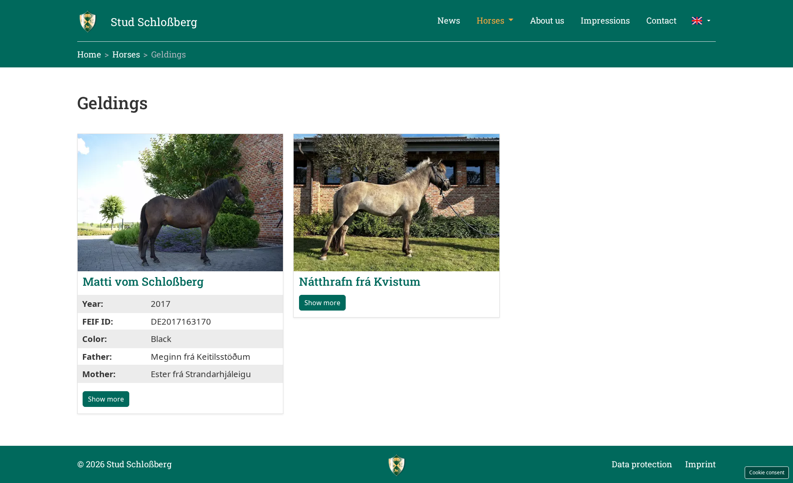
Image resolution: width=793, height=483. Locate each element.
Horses (491, 20)
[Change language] (701, 20)
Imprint (700, 464)
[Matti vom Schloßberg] (180, 201)
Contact (661, 20)
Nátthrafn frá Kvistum (359, 281)
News (448, 20)
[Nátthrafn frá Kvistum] (396, 201)
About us (547, 20)
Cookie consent (766, 472)
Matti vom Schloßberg (143, 281)
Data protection (642, 464)
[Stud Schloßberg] (396, 464)
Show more (106, 399)
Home (89, 54)
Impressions (605, 20)
